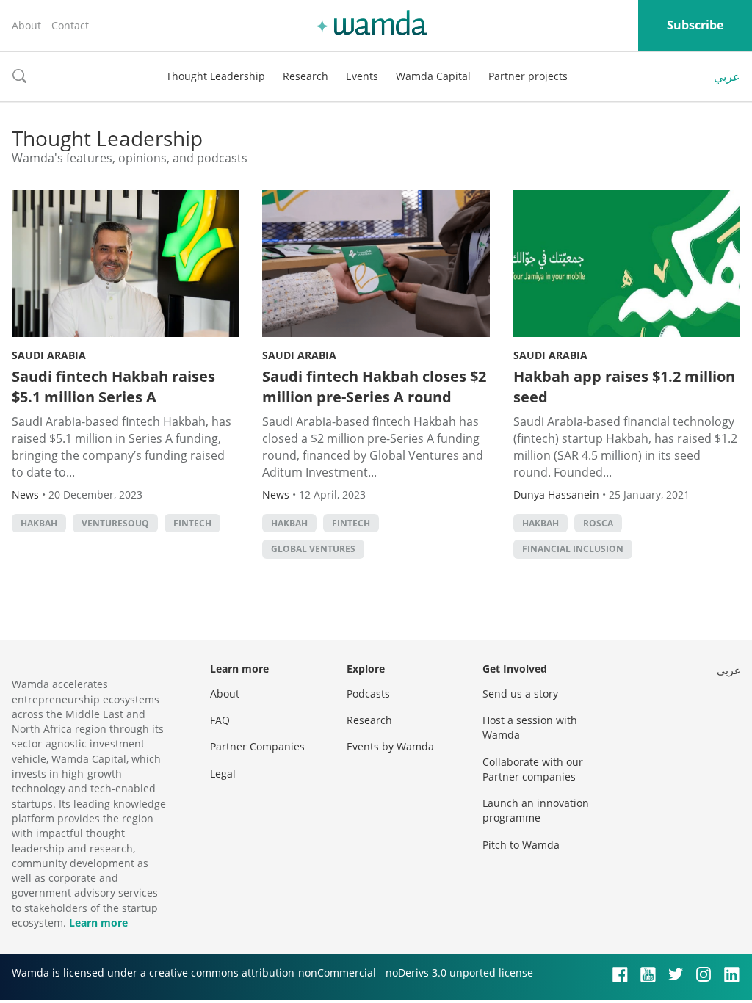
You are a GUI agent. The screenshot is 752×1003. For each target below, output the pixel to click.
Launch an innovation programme (535, 810)
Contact (70, 25)
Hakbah (39, 523)
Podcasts (368, 693)
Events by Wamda (390, 746)
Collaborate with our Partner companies (532, 769)
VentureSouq (115, 523)
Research (305, 76)
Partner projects (528, 76)
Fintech (192, 523)
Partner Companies (257, 746)
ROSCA (598, 523)
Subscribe (695, 25)
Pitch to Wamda (521, 845)
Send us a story (520, 693)
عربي (727, 76)
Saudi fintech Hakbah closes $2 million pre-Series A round (374, 386)
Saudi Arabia (49, 355)
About (26, 25)
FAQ (220, 720)
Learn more (98, 923)
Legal (223, 774)
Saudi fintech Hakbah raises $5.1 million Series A (113, 386)
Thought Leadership (215, 76)
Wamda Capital (433, 76)
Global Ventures (313, 549)
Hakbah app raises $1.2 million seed (624, 386)
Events (362, 76)
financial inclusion (572, 549)
